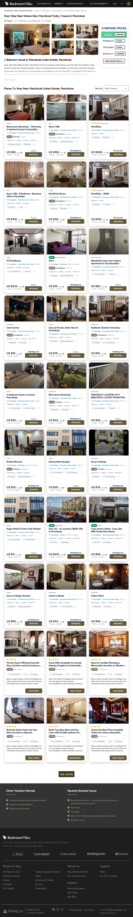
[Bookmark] (8, 27)
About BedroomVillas (78, 871)
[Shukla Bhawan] (24, 443)
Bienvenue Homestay (60, 394)
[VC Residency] (24, 241)
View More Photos (14, 51)
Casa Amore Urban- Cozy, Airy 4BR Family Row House (106, 530)
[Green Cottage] (109, 443)
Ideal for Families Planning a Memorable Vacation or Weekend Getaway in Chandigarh (108, 664)
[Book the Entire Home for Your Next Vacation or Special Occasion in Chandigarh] (24, 711)
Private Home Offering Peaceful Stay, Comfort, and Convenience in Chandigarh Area (24, 664)
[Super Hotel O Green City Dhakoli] (24, 510)
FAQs (102, 871)
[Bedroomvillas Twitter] (62, 909)
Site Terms (89, 909)
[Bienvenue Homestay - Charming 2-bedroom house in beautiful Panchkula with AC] (24, 107)
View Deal (33, 154)
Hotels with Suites (44, 879)
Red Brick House (57, 193)
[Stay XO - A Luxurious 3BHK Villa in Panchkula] (66, 510)
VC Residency (13, 260)
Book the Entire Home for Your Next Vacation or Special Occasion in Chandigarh (21, 731)
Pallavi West (97, 595)
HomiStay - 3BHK (100, 193)
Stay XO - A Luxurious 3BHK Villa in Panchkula (66, 530)
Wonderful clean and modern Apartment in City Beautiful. (106, 262)
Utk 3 (51, 260)
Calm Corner (12, 327)
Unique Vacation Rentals (47, 871)
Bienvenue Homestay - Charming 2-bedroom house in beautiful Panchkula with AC (23, 128)
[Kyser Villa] (66, 107)
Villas (38, 875)
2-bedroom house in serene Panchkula (20, 396)
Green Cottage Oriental (18, 595)
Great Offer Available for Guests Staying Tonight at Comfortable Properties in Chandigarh (65, 664)
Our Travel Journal (77, 875)
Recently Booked (76, 888)
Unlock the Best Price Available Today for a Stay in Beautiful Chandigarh (107, 731)
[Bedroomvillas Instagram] (58, 909)
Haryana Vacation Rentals (21, 804)
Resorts (39, 884)
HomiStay (96, 126)
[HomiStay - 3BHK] (109, 174)
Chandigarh (57, 10)
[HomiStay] (109, 107)
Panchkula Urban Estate (75, 10)
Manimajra (63, 264)
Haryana (46, 10)
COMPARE (119, 34)
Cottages (7, 884)
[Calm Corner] (24, 308)
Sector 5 (63, 535)
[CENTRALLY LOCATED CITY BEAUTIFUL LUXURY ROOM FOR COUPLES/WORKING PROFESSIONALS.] (109, 375)
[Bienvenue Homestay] (66, 375)
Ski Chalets (8, 888)
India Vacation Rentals (19, 808)
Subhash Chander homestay (105, 327)
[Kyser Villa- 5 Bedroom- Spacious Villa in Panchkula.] (24, 174)
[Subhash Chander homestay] (109, 308)
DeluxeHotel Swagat (59, 461)
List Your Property (109, 875)
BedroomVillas (115, 909)
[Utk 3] (66, 241)
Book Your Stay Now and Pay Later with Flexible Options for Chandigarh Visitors (64, 731)
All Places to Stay (11, 871)
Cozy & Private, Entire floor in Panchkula (63, 329)
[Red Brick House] (66, 174)
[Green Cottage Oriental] (24, 577)
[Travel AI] (13, 911)
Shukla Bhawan (14, 461)
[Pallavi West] (109, 577)
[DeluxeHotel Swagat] (66, 443)
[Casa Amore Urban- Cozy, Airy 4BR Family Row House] (109, 510)
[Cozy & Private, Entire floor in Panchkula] (66, 308)
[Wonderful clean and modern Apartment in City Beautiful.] (109, 241)
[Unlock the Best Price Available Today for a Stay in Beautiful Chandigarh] (109, 711)
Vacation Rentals (11, 875)
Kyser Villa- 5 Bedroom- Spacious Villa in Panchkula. (23, 195)
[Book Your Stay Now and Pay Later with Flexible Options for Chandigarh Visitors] (66, 711)
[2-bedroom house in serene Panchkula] (24, 375)
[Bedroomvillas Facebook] (53, 909)
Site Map (72, 896)
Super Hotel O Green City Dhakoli (23, 528)
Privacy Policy (75, 909)
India (37, 10)
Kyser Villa (54, 126)
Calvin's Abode (56, 595)
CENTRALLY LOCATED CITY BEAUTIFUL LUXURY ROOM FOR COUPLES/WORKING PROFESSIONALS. (108, 396)
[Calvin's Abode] (66, 577)
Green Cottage (98, 461)
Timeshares (41, 888)
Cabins (6, 879)
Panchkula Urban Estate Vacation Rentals (27, 800)
